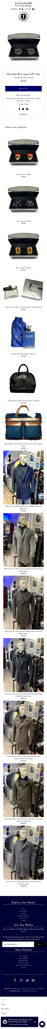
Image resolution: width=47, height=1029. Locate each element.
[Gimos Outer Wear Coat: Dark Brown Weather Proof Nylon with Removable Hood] (23, 790)
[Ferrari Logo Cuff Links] (23, 246)
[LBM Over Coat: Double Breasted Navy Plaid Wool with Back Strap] (23, 477)
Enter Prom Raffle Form (23, 965)
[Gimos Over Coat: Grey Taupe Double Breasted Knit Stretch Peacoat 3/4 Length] (23, 728)
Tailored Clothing (23, 916)
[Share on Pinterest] (27, 109)
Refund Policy (23, 958)
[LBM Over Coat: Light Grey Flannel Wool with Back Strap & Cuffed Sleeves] (23, 540)
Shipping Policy (23, 961)
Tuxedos (23, 913)
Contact (23, 920)
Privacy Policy (23, 956)
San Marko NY (22, 988)
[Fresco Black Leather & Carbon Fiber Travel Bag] (23, 378)
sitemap (23, 967)
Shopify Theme (35, 988)
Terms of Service (23, 963)
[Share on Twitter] (23, 109)
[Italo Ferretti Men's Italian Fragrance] (23, 332)
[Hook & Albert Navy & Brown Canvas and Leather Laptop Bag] (23, 423)
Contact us (22, 114)
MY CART (30, 9)
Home (23, 909)
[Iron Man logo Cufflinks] (23, 152)
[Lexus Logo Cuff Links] (23, 199)
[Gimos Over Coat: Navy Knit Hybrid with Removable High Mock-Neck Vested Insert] (23, 665)
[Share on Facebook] (19, 109)
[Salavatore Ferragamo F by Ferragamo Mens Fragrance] (23, 288)
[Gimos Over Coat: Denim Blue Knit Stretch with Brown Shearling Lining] (23, 853)
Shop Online (23, 911)
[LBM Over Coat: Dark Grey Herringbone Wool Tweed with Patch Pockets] (23, 603)
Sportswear (23, 918)
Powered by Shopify (30, 991)
